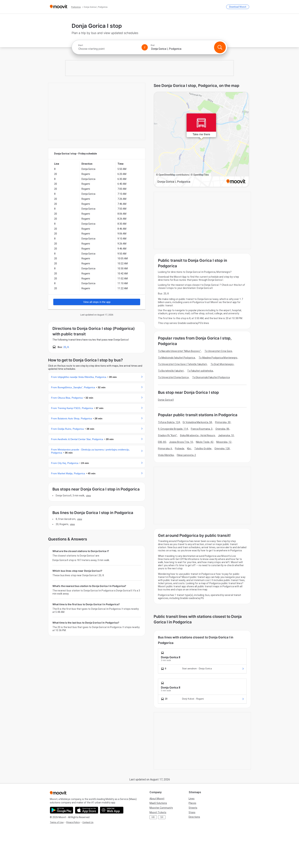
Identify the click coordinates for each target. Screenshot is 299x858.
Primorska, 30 (222, 422)
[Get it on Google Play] (61, 810)
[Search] (220, 47)
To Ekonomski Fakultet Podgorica (211, 377)
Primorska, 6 (165, 448)
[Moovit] (58, 7)
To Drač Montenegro (222, 364)
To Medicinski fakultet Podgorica (176, 357)
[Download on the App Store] (86, 810)
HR (153, 817)
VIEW (88, 495)
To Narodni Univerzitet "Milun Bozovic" (179, 351)
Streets (193, 807)
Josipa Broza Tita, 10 (181, 442)
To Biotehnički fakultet (171, 370)
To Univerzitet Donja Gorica (173, 377)
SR (161, 817)
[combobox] (108, 49)
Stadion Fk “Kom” (167, 435)
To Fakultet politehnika (200, 370)
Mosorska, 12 (223, 442)
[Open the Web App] (111, 810)
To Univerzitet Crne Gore (218, 351)
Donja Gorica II (166, 399)
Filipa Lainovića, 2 (186, 455)
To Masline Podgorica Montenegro (218, 357)
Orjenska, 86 (222, 428)
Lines (191, 798)
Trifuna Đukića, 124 (169, 422)
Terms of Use (57, 822)
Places (192, 803)
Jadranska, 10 (226, 435)
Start (80, 45)
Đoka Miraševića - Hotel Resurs (197, 435)
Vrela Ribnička (166, 455)
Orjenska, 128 (222, 448)
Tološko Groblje (203, 448)
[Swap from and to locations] (145, 47)
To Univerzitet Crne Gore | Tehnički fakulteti (182, 364)
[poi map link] (201, 140)
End (153, 45)
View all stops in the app (96, 301)
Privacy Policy (73, 822)
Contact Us (87, 822)
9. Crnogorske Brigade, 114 (173, 428)
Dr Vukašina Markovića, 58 (197, 422)
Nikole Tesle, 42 (204, 442)
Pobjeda (179, 448)
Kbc (189, 448)
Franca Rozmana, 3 (201, 428)
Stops (192, 812)
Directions (194, 816)
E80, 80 (162, 442)
